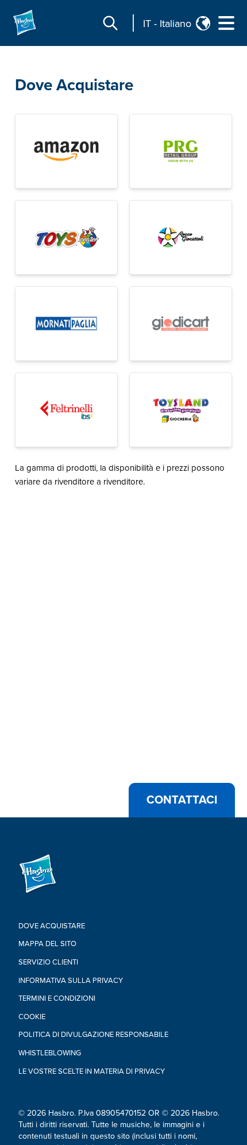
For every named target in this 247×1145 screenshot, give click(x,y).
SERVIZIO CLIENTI (48, 962)
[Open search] (110, 23)
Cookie (31, 1016)
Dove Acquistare (74, 85)
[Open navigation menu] (226, 22)
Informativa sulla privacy (70, 980)
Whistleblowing (49, 1053)
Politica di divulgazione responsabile (93, 1034)
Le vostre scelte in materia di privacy (91, 1071)
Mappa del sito (47, 943)
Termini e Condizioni (56, 998)
